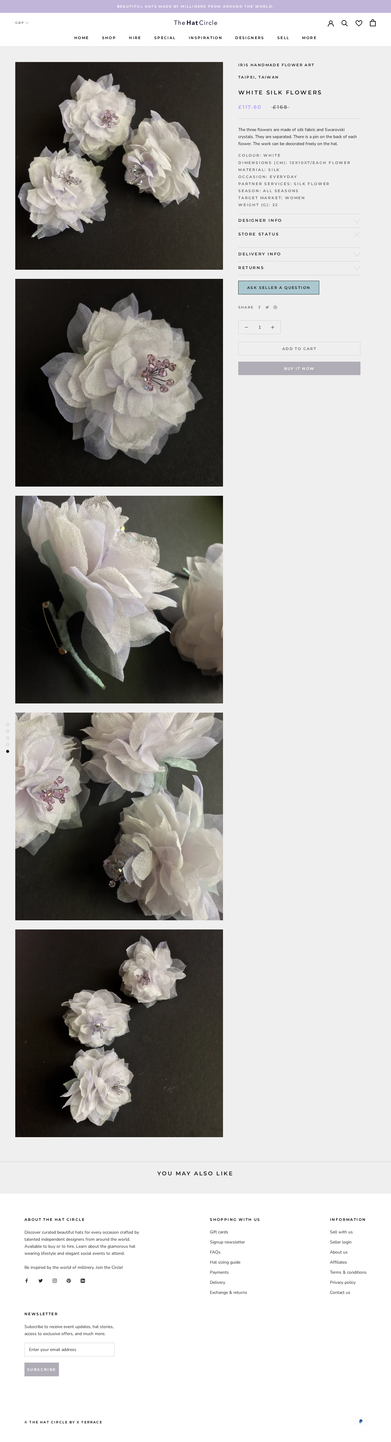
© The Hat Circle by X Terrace (63, 1422)
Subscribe (41, 1369)
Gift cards (219, 1232)
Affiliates (338, 1262)
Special (165, 37)
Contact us (340, 1292)
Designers (250, 37)
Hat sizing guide (225, 1262)
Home (81, 37)
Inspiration (205, 37)
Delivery (217, 1282)
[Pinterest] (275, 307)
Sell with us (341, 1232)
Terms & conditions (348, 1272)
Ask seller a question (278, 287)
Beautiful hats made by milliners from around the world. (195, 6)
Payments (219, 1272)
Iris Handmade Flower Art (276, 65)
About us (339, 1252)
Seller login (341, 1242)
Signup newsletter (227, 1242)
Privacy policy (343, 1282)
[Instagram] (55, 1280)
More (309, 37)
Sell (283, 37)
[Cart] (373, 22)
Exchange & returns (228, 1292)
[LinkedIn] (83, 1280)
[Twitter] (267, 307)
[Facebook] (259, 307)
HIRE (135, 37)
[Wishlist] (359, 22)
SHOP (109, 37)
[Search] (345, 23)
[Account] (331, 23)
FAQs (215, 1252)
